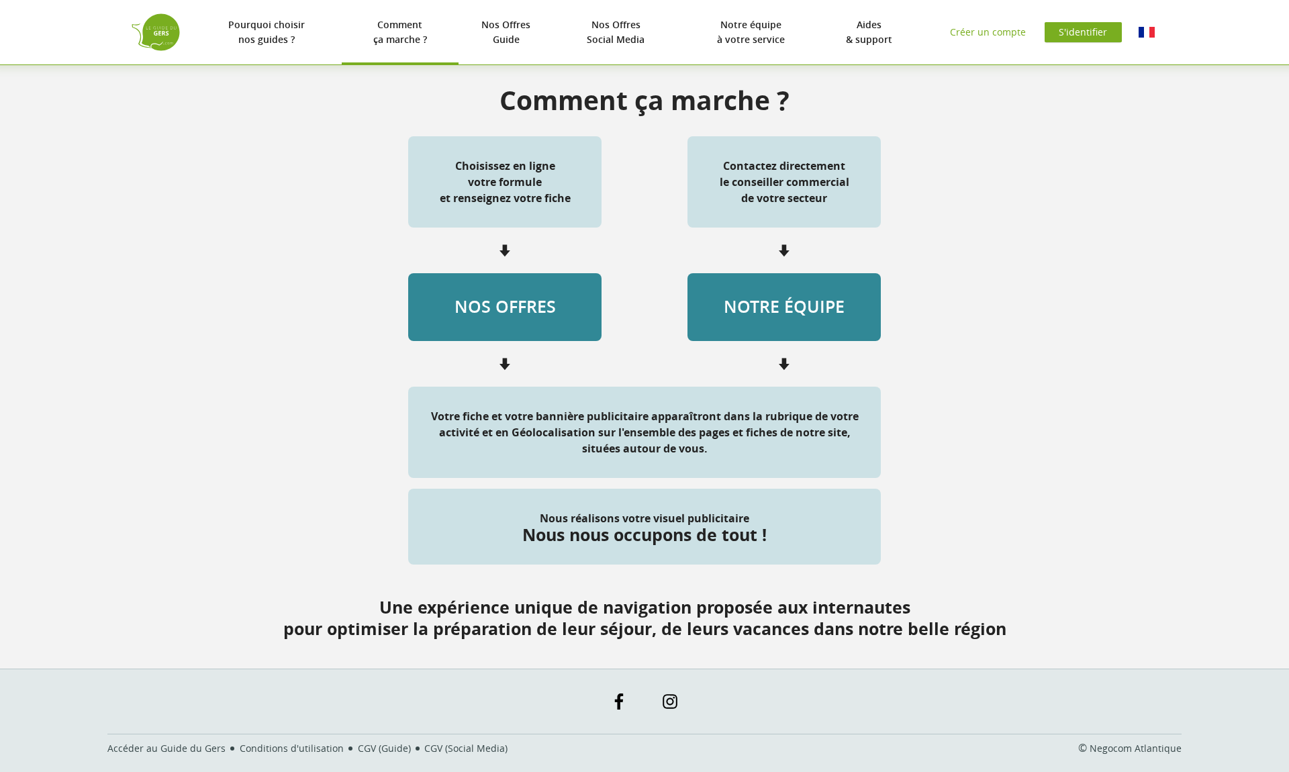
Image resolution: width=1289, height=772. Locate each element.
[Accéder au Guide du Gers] (156, 32)
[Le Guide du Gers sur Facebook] (619, 701)
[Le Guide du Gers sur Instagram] (670, 701)
